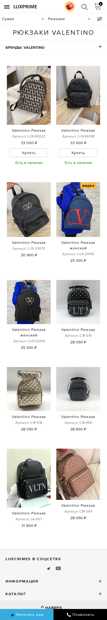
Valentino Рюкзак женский (78, 245)
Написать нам (29, 614)
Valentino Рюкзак (29, 130)
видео (88, 185)
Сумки (8, 19)
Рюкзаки (56, 19)
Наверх (53, 607)
